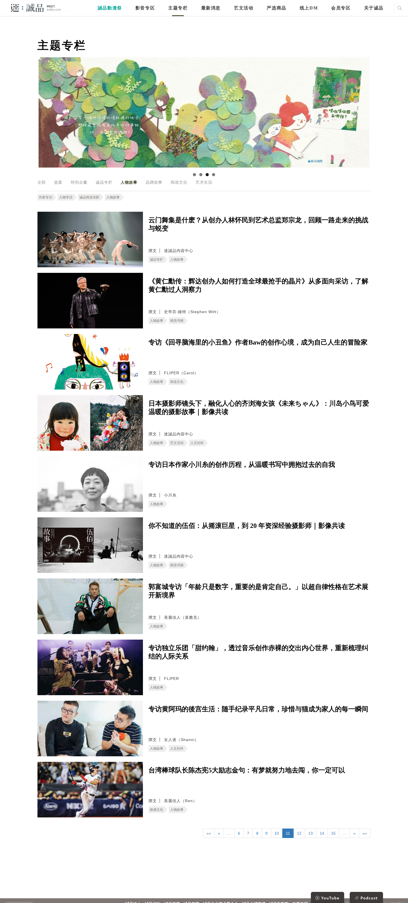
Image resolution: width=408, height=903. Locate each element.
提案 (58, 182)
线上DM (309, 8)
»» (364, 833)
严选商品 (276, 8)
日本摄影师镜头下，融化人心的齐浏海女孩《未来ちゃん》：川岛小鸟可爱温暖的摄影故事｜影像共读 (258, 407)
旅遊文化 (156, 810)
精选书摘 (176, 321)
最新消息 (211, 8)
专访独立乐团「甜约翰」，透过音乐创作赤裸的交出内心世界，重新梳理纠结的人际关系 (258, 652)
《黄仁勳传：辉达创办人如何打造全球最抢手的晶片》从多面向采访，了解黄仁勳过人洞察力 (258, 285)
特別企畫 (79, 182)
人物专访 (65, 197)
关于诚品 (374, 8)
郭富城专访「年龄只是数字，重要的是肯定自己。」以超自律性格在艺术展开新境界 (258, 591)
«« (208, 833)
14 (322, 833)
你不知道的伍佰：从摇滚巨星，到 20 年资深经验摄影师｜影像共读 (246, 525)
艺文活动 (243, 8)
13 (310, 833)
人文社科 (197, 443)
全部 (41, 182)
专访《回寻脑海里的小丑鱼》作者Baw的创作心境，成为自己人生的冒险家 (257, 342)
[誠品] (36, 8)
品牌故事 (154, 182)
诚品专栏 (104, 182)
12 (299, 833)
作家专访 (45, 197)
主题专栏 (178, 8)
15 (333, 833)
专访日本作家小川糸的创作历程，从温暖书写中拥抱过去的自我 (241, 464)
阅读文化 (179, 182)
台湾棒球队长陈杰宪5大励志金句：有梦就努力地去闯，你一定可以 (246, 770)
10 (276, 833)
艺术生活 (204, 182)
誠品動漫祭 (110, 8)
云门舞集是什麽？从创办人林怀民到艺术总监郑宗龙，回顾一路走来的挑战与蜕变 (258, 224)
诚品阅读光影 (89, 197)
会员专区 (341, 8)
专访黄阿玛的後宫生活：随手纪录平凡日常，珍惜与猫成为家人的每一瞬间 (258, 709)
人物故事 (129, 182)
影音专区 (145, 8)
